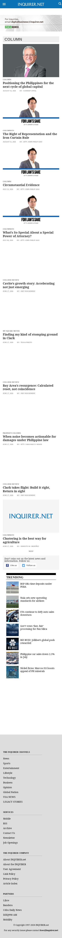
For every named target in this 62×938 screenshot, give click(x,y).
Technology (9, 777)
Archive (7, 828)
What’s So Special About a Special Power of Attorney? (28, 234)
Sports (6, 763)
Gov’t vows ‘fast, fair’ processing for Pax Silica (33, 627)
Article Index (10, 883)
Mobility (7, 919)
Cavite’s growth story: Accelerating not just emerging (29, 285)
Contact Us (9, 833)
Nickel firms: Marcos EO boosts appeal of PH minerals (37, 670)
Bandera (8, 905)
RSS (5, 823)
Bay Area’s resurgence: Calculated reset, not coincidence (28, 387)
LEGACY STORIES (13, 801)
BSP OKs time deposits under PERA (36, 585)
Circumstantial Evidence (21, 185)
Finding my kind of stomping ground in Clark (30, 336)
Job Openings (10, 842)
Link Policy (9, 873)
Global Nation (10, 792)
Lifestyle (7, 772)
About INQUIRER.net (14, 859)
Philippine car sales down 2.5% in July (37, 655)
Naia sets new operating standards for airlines (33, 599)
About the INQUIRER (14, 864)
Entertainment (11, 768)
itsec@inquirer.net (49, 930)
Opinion (7, 787)
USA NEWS (9, 796)
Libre (6, 900)
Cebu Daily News (12, 910)
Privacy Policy (11, 878)
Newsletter (9, 837)
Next (31, 551)
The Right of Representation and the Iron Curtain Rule (30, 136)
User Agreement (12, 869)
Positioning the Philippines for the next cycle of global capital (28, 85)
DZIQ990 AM (10, 914)
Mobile (7, 818)
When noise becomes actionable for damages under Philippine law (29, 438)
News (6, 758)
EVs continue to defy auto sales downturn (37, 613)
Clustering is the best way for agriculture (24, 540)
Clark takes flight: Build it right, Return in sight (26, 489)
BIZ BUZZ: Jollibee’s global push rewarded (37, 641)
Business (7, 782)
